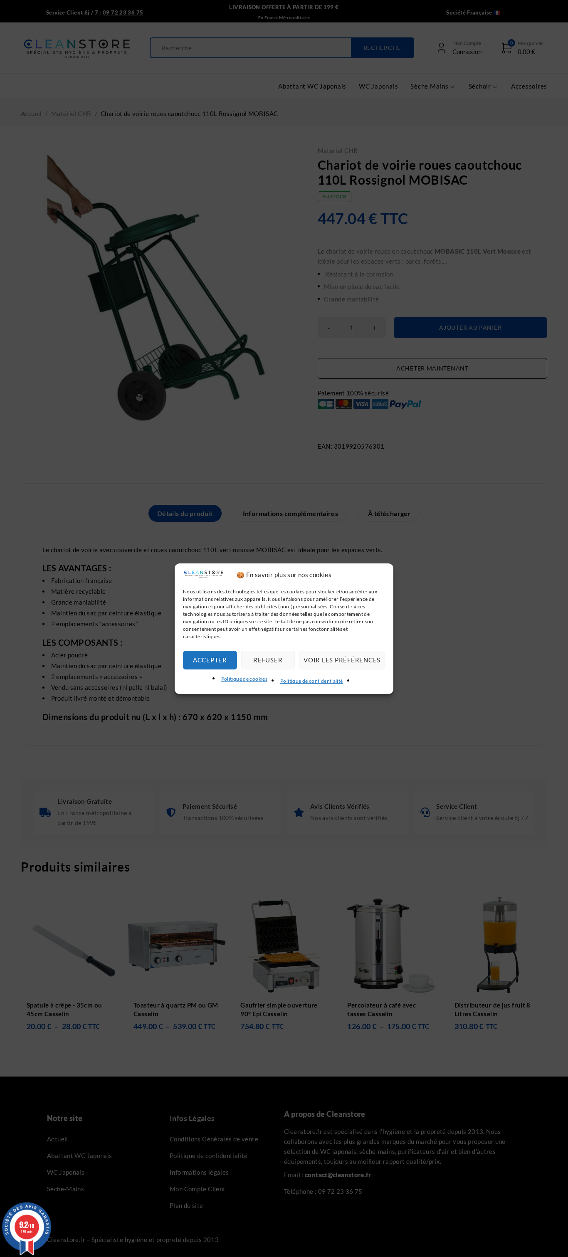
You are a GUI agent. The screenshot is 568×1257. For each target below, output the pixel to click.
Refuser (267, 660)
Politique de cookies (244, 679)
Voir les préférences (342, 660)
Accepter (210, 660)
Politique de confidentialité (311, 681)
